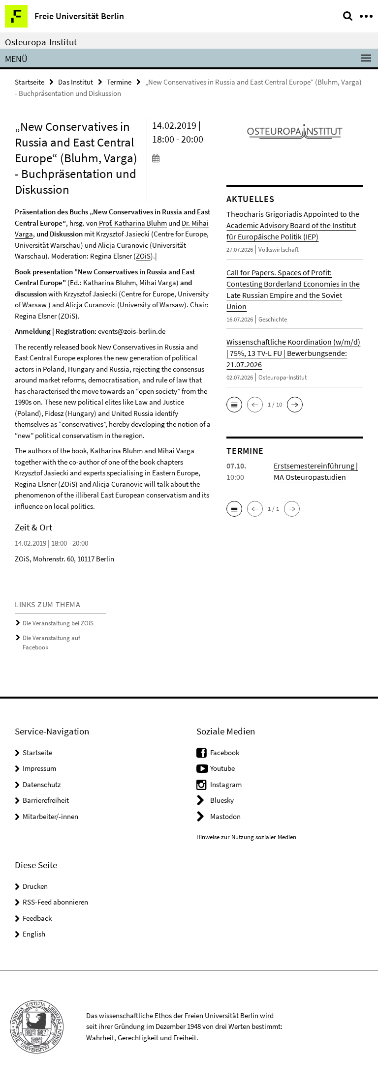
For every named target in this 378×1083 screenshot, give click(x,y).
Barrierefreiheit (46, 800)
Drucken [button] (35, 886)
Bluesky (222, 800)
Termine (119, 82)
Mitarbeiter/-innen (50, 816)
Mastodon (225, 816)
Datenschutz (42, 784)
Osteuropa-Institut (41, 42)
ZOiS (143, 256)
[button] (234, 404)
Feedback (37, 918)
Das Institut (75, 82)
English (34, 933)
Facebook (224, 752)
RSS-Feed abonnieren (55, 902)
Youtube (222, 768)
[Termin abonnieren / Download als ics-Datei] (182, 158)
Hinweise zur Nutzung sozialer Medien (246, 837)
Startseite (29, 82)
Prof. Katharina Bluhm (132, 223)
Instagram (226, 784)
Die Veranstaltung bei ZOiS (58, 623)
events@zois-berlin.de (130, 331)
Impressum (39, 768)
